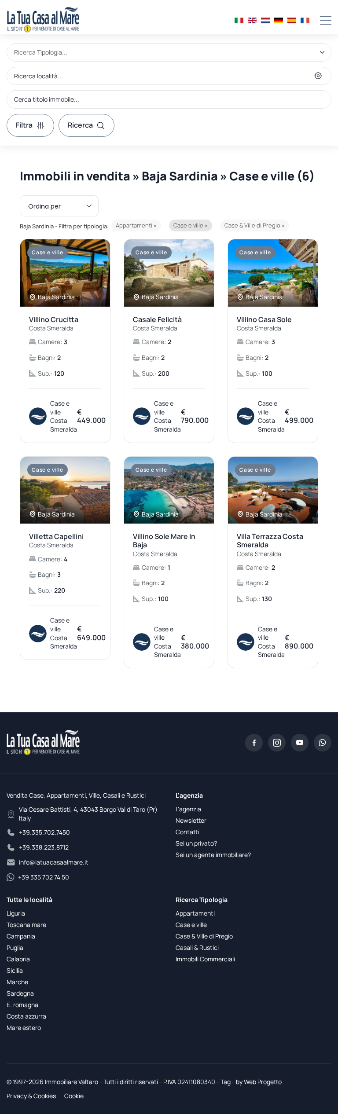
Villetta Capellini (56, 540)
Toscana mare (26, 924)
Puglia (15, 947)
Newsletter (191, 820)
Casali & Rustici (197, 947)
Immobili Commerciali (205, 959)
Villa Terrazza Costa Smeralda (270, 544)
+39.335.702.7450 (44, 832)
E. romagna (22, 1004)
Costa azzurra (26, 1016)
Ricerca (80, 125)
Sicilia (15, 970)
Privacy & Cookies (31, 1096)
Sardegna (20, 993)
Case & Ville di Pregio (204, 936)
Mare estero (24, 1027)
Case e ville (191, 924)
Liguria (16, 913)
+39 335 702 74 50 (43, 877)
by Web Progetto (259, 1081)
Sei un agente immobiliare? (213, 854)
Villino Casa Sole (264, 323)
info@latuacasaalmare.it (53, 862)
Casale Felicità (157, 323)
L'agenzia (188, 809)
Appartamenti (195, 913)
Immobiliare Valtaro (71, 1081)
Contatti (187, 832)
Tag (225, 1081)
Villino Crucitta (53, 323)
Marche (17, 982)
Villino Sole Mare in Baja (164, 544)
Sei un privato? (196, 843)
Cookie (74, 1096)
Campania (21, 936)
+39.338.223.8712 (44, 847)
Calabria (18, 959)
